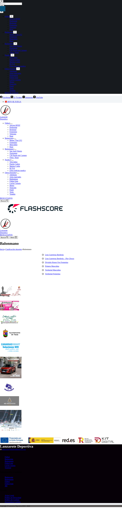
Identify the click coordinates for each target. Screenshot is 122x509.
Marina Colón (15, 166)
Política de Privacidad (13, 498)
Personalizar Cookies (13, 502)
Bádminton (14, 179)
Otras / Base (14, 158)
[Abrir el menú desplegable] (12, 123)
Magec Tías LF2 (16, 140)
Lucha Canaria (15, 183)
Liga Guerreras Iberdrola (54, 255)
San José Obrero (16, 151)
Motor (12, 186)
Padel (12, 190)
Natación (13, 188)
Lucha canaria (10, 466)
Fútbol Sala (14, 181)
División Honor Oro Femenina (56, 262)
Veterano (13, 134)
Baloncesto (9, 138)
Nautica (8, 160)
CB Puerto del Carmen (18, 155)
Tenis (12, 192)
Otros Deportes (10, 173)
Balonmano (9, 149)
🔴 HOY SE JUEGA (13, 102)
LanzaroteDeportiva (4, 118)
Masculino (13, 145)
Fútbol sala (9, 463)
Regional (13, 130)
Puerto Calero (15, 164)
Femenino (13, 132)
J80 (6, 486)
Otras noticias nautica (18, 170)
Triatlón (12, 194)
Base (11, 136)
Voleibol (8, 468)
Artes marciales (15, 177)
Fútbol (7, 123)
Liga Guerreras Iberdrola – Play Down (59, 259)
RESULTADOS (6, 198)
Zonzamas (13, 153)
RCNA (12, 168)
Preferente (13, 127)
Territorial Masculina (53, 270)
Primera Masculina (52, 266)
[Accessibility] (2, 8)
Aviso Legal (9, 495)
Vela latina (13, 162)
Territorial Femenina (52, 274)
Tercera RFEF (15, 125)
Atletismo (13, 175)
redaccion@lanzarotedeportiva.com (14, 449)
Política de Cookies (12, 500)
